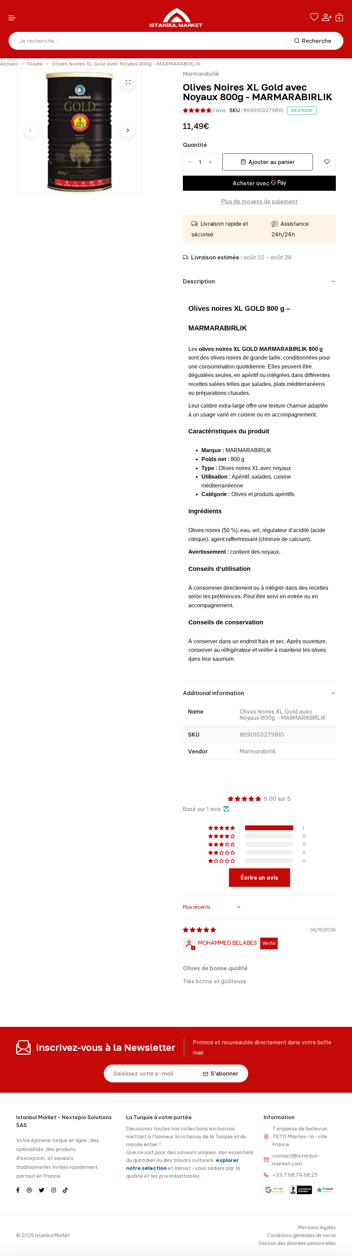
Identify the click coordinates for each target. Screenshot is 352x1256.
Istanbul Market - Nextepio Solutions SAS (64, 1121)
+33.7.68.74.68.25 (295, 1175)
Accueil (9, 64)
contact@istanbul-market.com (296, 1159)
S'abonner (225, 1073)
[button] (12, 18)
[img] (199, 929)
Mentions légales (317, 1227)
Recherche (316, 40)
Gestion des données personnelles (297, 1243)
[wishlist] (314, 17)
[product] (128, 82)
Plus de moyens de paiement (259, 201)
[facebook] (18, 1189)
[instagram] (53, 1189)
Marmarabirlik (201, 73)
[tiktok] (65, 1189)
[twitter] (41, 1189)
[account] (327, 17)
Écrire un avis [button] (259, 877)
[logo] (176, 17)
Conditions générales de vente (301, 1235)
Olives (35, 64)
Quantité (195, 144)
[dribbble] (29, 1189)
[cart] (339, 17)
